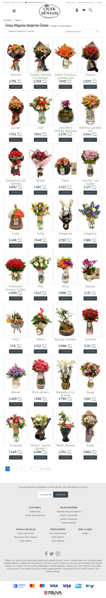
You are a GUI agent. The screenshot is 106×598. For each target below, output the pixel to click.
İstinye (17, 20)
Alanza (90, 286)
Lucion (16, 127)
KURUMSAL (35, 507)
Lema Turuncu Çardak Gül (65, 75)
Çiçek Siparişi (58, 541)
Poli (40, 286)
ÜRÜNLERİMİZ (57, 529)
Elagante (65, 233)
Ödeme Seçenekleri (69, 515)
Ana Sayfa (7, 20)
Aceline (90, 339)
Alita (65, 286)
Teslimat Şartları (68, 523)
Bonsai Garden (65, 339)
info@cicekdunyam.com (36, 2)
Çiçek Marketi (58, 537)
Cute (15, 233)
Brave (40, 180)
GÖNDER (15, 87)
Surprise (16, 445)
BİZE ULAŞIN (85, 529)
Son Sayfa (45, 469)
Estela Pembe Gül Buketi (40, 75)
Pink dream (40, 392)
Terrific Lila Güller (90, 181)
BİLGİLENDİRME (68, 507)
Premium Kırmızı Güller (16, 287)
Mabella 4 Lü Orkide (65, 393)
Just (40, 127)
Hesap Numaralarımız (86, 2)
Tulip (40, 233)
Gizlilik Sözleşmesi (68, 519)
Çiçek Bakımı (26, 541)
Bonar (15, 392)
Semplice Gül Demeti (16, 181)
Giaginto (90, 233)
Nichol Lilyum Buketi (41, 446)
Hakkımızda (70, 2)
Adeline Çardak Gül (90, 128)
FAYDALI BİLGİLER (25, 529)
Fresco (90, 74)
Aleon (40, 339)
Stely (90, 445)
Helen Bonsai (65, 445)
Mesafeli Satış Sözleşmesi (69, 511)
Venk (65, 180)
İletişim (100, 2)
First (15, 339)
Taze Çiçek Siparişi (58, 533)
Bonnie (15, 74)
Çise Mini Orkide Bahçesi (65, 128)
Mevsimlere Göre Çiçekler (25, 537)
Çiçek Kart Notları (25, 533)
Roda (90, 392)
